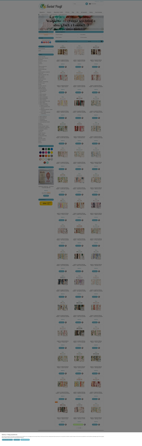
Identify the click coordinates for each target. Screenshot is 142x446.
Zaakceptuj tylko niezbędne (7, 439)
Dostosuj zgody (17, 439)
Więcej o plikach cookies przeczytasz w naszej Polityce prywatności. (13, 437)
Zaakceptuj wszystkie (25, 439)
